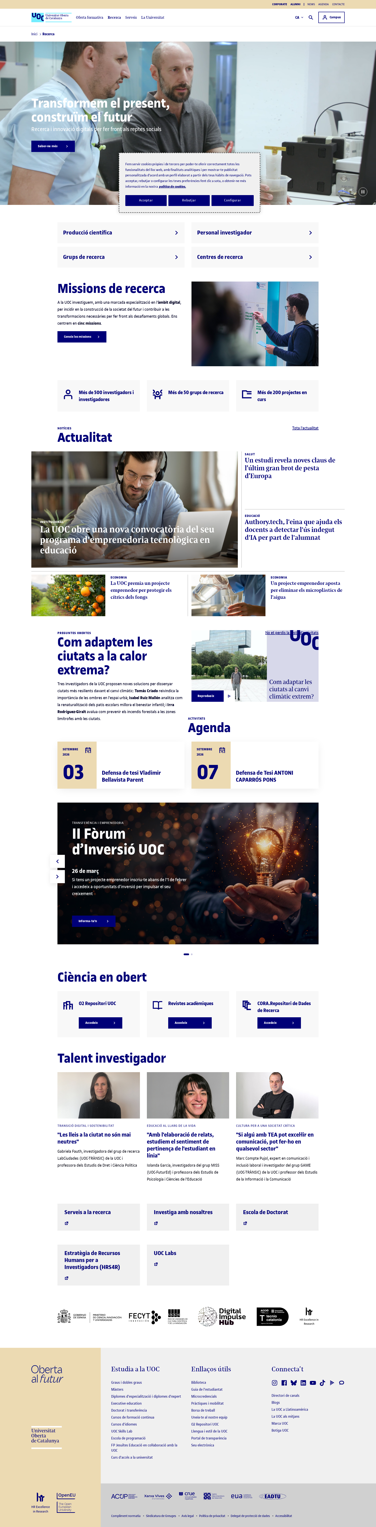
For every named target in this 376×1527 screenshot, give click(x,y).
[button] (186, 954)
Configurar (232, 200)
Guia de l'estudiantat (207, 1389)
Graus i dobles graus (126, 1382)
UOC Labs (165, 1253)
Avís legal (187, 1516)
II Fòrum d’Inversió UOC (118, 842)
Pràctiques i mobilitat (207, 1403)
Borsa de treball (203, 1410)
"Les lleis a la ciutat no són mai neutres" (94, 1138)
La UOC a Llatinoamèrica (290, 1409)
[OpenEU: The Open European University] (66, 1502)
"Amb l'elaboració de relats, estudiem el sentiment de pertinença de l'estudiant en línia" (181, 1145)
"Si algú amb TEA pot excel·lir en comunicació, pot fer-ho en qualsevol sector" (275, 1141)
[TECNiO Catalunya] (272, 1316)
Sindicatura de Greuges (161, 1516)
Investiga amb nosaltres (183, 1212)
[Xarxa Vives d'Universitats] (158, 1495)
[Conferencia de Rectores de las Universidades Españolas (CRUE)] (187, 1495)
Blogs (276, 1402)
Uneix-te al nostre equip (209, 1417)
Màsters (117, 1389)
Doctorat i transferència (129, 1410)
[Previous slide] (57, 861)
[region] (189, 183)
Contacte (338, 4)
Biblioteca (198, 1382)
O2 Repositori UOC (205, 1424)
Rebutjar (189, 200)
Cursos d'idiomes (124, 1424)
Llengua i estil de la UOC (209, 1431)
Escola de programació (128, 1438)
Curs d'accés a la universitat (132, 1457)
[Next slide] (57, 876)
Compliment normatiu (126, 1516)
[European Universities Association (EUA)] (241, 1495)
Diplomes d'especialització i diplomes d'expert (146, 1396)
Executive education (126, 1403)
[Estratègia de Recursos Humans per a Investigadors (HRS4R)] (40, 1502)
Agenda (323, 4)
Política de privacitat (212, 1516)
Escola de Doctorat (265, 1212)
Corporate (279, 4)
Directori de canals (285, 1395)
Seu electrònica (202, 1445)
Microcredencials (204, 1396)
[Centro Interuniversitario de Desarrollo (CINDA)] (213, 1495)
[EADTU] (272, 1495)
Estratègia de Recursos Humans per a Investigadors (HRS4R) (92, 1260)
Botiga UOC (280, 1430)
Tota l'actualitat (305, 427)
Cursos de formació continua (132, 1417)
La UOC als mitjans (285, 1416)
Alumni (295, 4)
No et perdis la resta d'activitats (292, 632)
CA (297, 17)
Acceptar (146, 200)
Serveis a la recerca (87, 1212)
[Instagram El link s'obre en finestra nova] (275, 1383)
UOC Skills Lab (121, 1431)
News (311, 4)
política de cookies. (172, 186)
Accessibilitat (283, 1516)
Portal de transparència (209, 1438)
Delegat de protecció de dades (250, 1516)
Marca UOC (280, 1423)
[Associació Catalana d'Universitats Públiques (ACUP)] (124, 1495)
